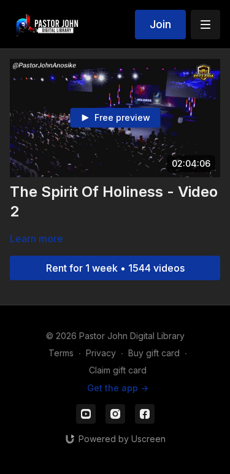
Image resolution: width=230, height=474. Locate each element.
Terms (61, 353)
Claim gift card (118, 370)
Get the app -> (117, 388)
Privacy (101, 353)
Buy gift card (154, 353)
